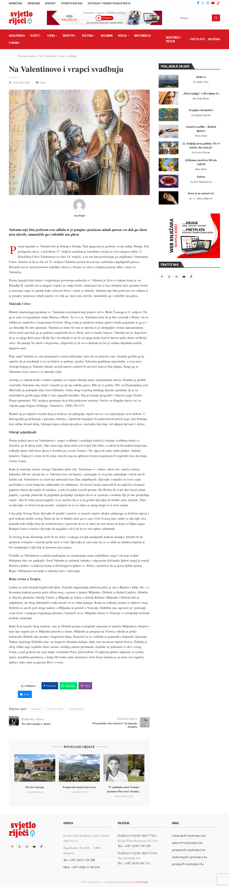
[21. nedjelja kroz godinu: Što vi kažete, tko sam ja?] (168, 148)
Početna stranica (27, 56)
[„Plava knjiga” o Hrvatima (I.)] (168, 97)
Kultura (87, 35)
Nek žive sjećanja (34, 787)
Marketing (15, 3)
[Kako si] (168, 81)
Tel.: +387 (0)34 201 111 (134, 863)
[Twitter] (202, 3)
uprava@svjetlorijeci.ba (187, 842)
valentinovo (76, 709)
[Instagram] (207, 3)
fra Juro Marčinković (201, 181)
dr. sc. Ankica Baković (200, 198)
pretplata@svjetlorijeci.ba (188, 850)
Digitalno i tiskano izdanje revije (109, 3)
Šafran (201, 177)
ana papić (36, 709)
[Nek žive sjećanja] (34, 768)
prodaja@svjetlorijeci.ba (188, 864)
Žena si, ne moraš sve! (201, 193)
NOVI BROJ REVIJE (173, 39)
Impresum (34, 3)
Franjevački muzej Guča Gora (79, 787)
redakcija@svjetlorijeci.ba (189, 835)
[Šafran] (168, 181)
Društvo (68, 35)
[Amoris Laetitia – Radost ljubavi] (168, 131)
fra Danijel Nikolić (201, 115)
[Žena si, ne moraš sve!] (168, 197)
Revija (122, 35)
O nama (14, 42)
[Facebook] (198, 3)
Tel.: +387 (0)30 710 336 (134, 846)
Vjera (51, 35)
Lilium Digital (142, 881)
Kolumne (107, 35)
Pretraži (216, 17)
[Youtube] (213, 3)
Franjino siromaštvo (201, 110)
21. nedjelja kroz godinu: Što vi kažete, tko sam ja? (201, 145)
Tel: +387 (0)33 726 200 (79, 860)
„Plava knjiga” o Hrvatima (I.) (201, 93)
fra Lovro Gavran (201, 152)
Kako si (200, 77)
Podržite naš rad (71, 3)
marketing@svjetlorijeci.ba (189, 857)
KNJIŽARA (214, 39)
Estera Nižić (201, 135)
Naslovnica (17, 35)
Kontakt (50, 3)
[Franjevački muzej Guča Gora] (79, 768)
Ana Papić (79, 215)
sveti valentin (55, 709)
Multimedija (142, 35)
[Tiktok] (218, 3)
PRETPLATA (197, 39)
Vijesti (35, 35)
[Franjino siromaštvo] (168, 114)
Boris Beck (200, 169)
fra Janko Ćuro (200, 81)
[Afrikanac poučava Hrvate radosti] (168, 164)
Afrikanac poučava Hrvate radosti (201, 162)
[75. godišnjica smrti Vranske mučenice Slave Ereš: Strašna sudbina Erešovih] (123, 768)
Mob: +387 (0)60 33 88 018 (81, 867)
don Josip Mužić (201, 98)
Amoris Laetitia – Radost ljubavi (201, 128)
